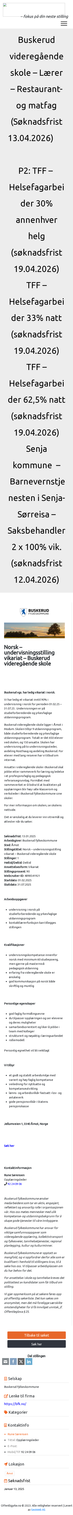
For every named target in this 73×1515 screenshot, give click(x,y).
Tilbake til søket (36, 1335)
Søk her (36, 1344)
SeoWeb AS (38, 1509)
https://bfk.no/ (15, 1404)
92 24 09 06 (15, 1184)
